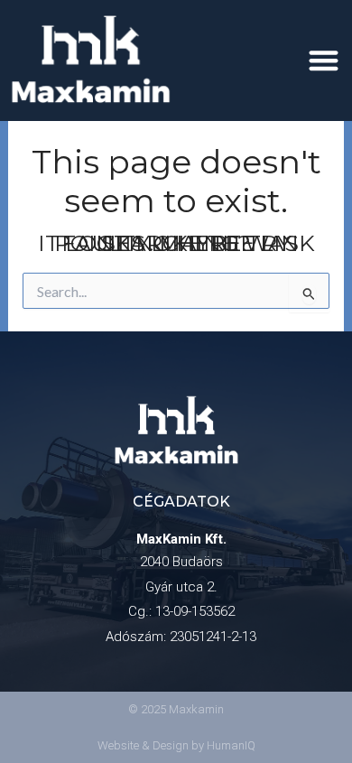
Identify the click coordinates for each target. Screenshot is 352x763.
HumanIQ (231, 745)
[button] (324, 60)
